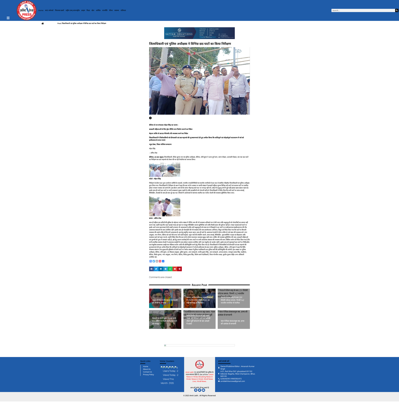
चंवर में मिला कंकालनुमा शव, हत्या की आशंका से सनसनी (232, 322)
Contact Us (147, 372)
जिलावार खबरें (59, 10)
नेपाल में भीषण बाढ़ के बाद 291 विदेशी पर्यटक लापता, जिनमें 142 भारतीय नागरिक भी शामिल (232, 300)
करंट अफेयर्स (49, 10)
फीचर (111, 10)
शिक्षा (88, 10)
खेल (93, 10)
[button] (151, 269)
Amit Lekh (157, 306)
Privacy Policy (148, 374)
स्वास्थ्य (116, 10)
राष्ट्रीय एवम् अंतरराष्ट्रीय (73, 10)
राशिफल (123, 10)
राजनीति (105, 10)
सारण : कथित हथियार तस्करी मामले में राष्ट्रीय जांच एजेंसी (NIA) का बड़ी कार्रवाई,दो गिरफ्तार (199, 300)
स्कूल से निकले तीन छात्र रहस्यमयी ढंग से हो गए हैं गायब (165, 301)
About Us (146, 369)
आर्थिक (98, 10)
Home (40, 10)
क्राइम (83, 10)
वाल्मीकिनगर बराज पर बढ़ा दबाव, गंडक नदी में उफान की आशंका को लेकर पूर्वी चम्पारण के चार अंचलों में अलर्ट (198, 319)
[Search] (396, 10)
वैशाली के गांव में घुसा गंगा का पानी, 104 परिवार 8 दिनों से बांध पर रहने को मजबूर (164, 321)
